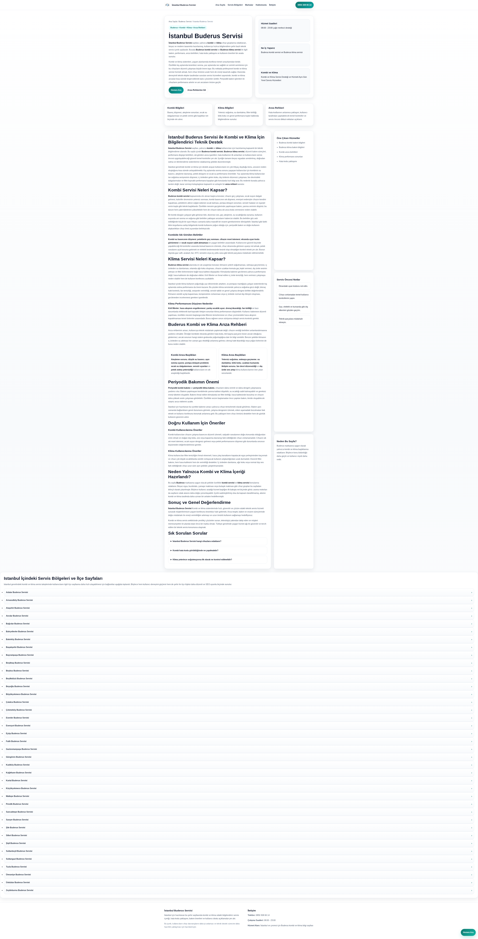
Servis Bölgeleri (235, 5)
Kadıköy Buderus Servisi (18, 765)
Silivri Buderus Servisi (16, 835)
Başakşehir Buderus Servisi (19, 647)
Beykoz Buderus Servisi (17, 671)
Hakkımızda (261, 5)
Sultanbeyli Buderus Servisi (19, 851)
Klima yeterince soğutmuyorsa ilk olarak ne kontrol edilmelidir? (202, 559)
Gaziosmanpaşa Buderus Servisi (21, 749)
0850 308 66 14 (304, 5)
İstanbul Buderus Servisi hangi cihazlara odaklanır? (197, 541)
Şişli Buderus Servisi (16, 843)
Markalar (249, 5)
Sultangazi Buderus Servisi (19, 859)
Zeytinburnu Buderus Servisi (19, 890)
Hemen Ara (176, 90)
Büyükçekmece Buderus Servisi (21, 694)
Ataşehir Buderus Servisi (18, 608)
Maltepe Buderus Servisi (17, 796)
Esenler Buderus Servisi (17, 718)
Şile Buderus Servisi (15, 827)
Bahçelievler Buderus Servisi (19, 631)
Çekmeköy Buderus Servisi (19, 710)
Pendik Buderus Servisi (17, 804)
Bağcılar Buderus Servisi (18, 624)
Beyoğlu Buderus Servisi (18, 686)
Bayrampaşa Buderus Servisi (20, 655)
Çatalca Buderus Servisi (17, 702)
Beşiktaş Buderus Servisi (18, 663)
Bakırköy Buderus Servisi (18, 639)
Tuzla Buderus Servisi (16, 867)
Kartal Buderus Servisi (16, 780)
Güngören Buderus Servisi (18, 757)
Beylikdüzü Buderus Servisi (19, 678)
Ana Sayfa (220, 5)
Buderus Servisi (185, 21)
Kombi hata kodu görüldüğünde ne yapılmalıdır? (195, 550)
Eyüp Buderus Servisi (16, 733)
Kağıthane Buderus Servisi (18, 773)
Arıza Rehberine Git (196, 90)
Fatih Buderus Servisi (16, 741)
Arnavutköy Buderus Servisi (19, 600)
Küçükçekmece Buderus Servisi (21, 788)
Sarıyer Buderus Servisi (17, 820)
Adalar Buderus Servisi (17, 592)
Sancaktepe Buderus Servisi (19, 812)
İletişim (272, 5)
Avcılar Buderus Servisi (17, 616)
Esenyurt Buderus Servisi (18, 726)
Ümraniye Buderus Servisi (18, 875)
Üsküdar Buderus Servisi (18, 882)
